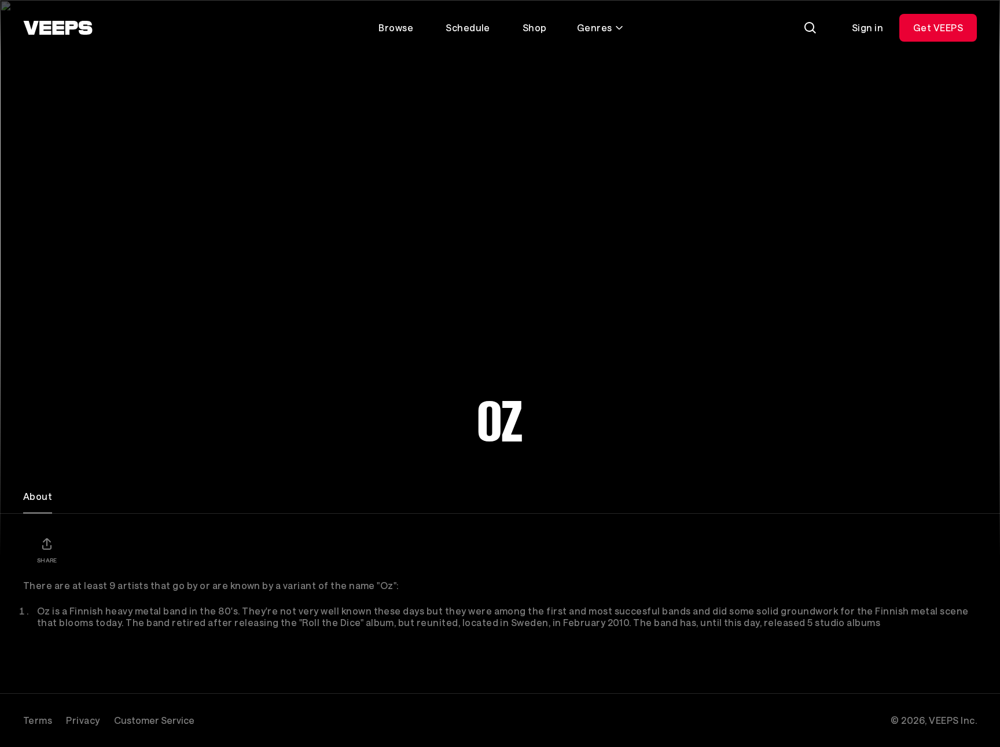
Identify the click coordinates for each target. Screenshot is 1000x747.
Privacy (83, 720)
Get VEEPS (938, 27)
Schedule (468, 27)
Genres (594, 27)
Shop (535, 27)
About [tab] (37, 496)
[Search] (810, 28)
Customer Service (154, 720)
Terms (37, 720)
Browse (395, 27)
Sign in (867, 27)
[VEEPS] (58, 28)
